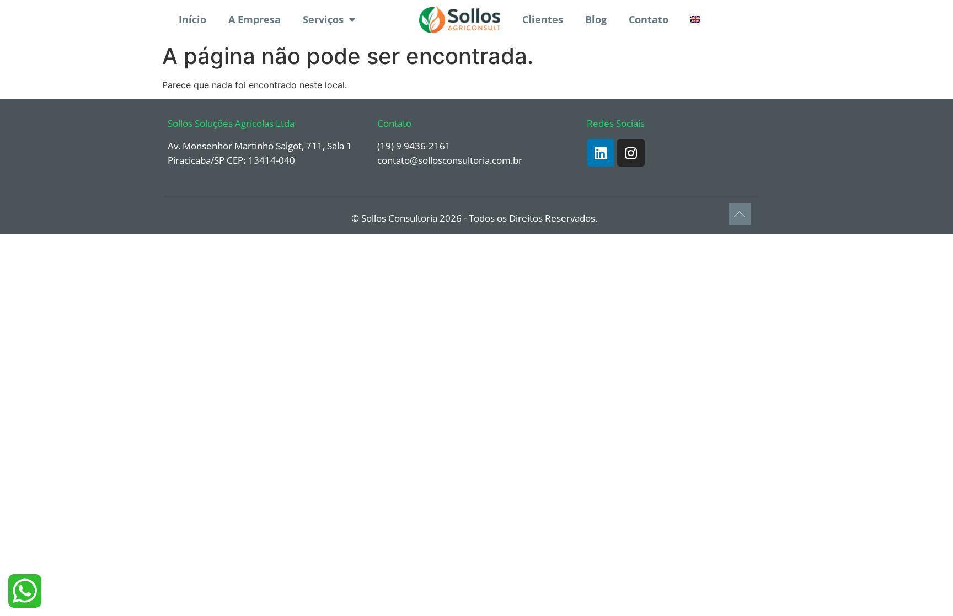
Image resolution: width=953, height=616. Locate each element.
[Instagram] (631, 153)
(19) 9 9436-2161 (414, 146)
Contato (648, 19)
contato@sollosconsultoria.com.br (449, 160)
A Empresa (254, 19)
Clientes (542, 19)
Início (192, 19)
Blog (596, 19)
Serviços (323, 19)
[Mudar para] (695, 19)
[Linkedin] (600, 153)
